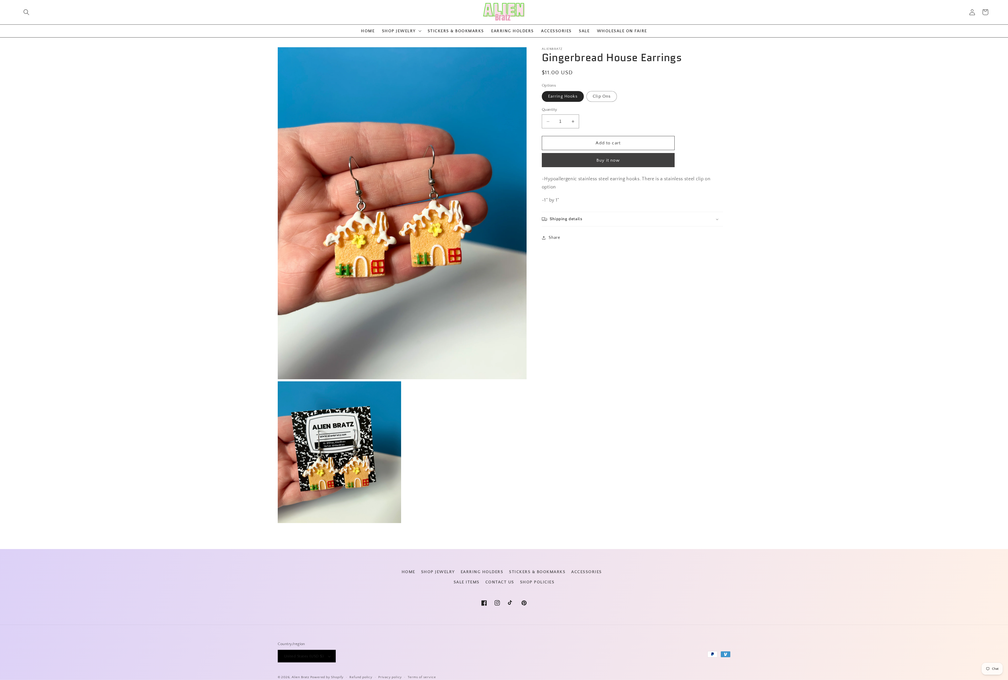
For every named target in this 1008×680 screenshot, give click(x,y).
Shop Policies (537, 582)
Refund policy (360, 677)
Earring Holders (482, 572)
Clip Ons (602, 96)
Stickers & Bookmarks (537, 572)
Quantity (549, 110)
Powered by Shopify (327, 677)
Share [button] (554, 237)
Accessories (586, 572)
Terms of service (422, 677)
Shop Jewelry (438, 572)
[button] (26, 12)
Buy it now (608, 160)
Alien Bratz (300, 677)
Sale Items (467, 582)
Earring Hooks (563, 96)
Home (408, 572)
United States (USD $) (304, 656)
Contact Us (499, 582)
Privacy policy (390, 677)
